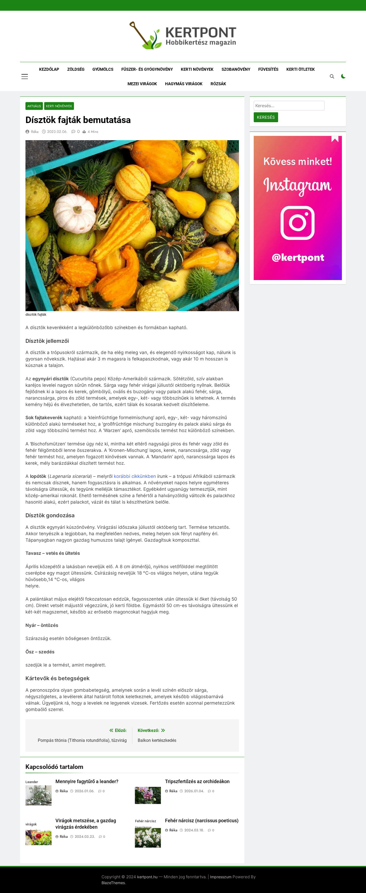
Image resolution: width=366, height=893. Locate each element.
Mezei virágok (142, 83)
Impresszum (220, 877)
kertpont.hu (147, 877)
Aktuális (34, 106)
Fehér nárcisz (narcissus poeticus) (201, 820)
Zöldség (75, 69)
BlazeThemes (113, 882)
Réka (35, 131)
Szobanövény (236, 69)
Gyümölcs (102, 69)
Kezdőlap (49, 69)
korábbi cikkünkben (135, 476)
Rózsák (218, 83)
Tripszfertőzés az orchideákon (197, 781)
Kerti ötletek (300, 69)
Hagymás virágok (184, 83)
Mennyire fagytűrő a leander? (86, 781)
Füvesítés (268, 69)
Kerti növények (197, 69)
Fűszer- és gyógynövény (147, 69)
